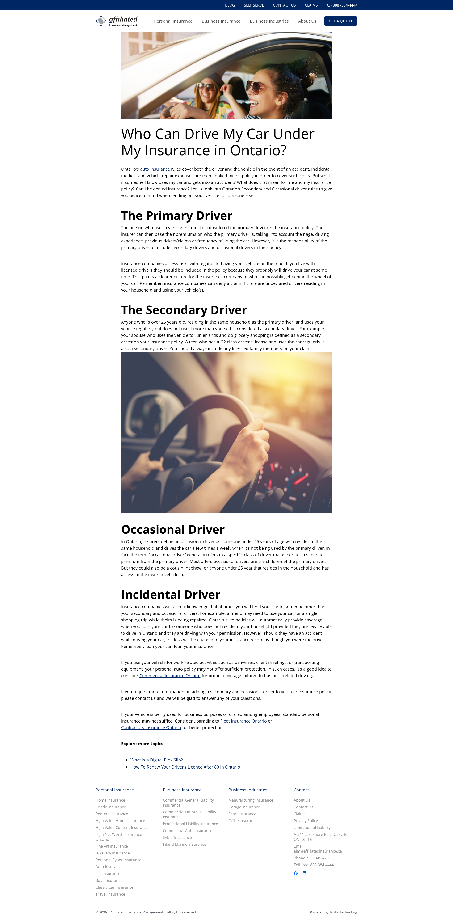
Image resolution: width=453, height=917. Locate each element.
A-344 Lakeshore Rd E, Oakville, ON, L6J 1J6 (321, 837)
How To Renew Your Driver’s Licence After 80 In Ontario (185, 767)
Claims (300, 813)
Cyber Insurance (177, 837)
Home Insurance (110, 800)
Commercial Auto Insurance (187, 830)
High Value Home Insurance (120, 820)
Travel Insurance (110, 894)
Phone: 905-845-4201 (312, 858)
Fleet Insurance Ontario (243, 721)
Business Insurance (221, 21)
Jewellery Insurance (113, 853)
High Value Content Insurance (122, 827)
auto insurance (155, 169)
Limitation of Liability (312, 827)
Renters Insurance (112, 813)
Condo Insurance (111, 807)
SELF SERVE (254, 5)
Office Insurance (242, 820)
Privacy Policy (306, 820)
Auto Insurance (109, 866)
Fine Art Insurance (112, 846)
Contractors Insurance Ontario (151, 727)
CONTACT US (284, 5)
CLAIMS (311, 5)
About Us (307, 21)
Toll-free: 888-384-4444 (314, 864)
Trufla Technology (343, 912)
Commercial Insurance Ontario (170, 675)
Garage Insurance (244, 807)
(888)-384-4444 (344, 5)
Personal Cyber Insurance (118, 860)
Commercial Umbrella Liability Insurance (189, 815)
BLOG (230, 5)
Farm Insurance (242, 813)
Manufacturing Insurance (250, 800)
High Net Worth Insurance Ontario (119, 837)
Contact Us (303, 807)
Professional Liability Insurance (190, 823)
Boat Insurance (109, 880)
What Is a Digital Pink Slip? (156, 760)
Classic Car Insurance (114, 887)
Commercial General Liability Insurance (188, 803)
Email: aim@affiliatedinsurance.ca (318, 849)
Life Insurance (108, 873)
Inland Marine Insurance (184, 844)
